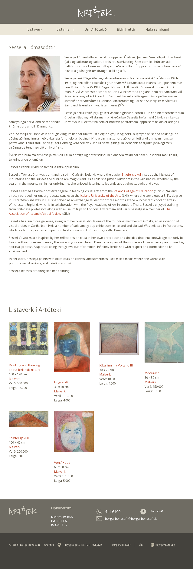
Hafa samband (157, 29)
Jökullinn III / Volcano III (116, 365)
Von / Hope (62, 463)
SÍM (141, 544)
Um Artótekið (95, 29)
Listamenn (65, 29)
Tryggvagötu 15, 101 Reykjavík (83, 544)
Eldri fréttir (126, 29)
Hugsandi (61, 382)
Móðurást (152, 373)
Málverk (14, 379)
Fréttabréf (157, 511)
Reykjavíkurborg (164, 544)
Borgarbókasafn (121, 544)
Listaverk (34, 29)
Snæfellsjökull (132, 174)
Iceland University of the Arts (100, 195)
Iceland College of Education (133, 191)
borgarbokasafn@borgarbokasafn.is (131, 519)
